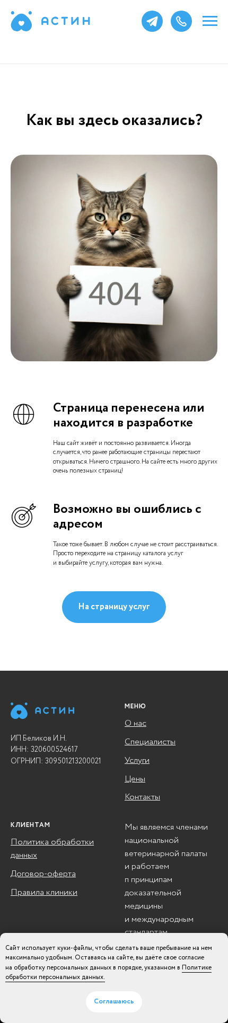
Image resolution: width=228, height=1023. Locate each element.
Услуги (137, 760)
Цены (135, 779)
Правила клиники (44, 892)
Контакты (142, 797)
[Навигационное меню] (210, 21)
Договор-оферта (43, 874)
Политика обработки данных (52, 848)
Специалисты (150, 742)
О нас (135, 723)
